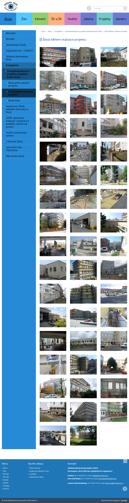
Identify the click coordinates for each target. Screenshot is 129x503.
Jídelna (88, 19)
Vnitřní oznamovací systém (16, 134)
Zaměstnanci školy (16, 44)
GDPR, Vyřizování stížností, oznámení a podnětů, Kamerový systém (17, 122)
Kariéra (121, 19)
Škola (8, 19)
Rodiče (72, 19)
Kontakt (10, 38)
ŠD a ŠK (56, 19)
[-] (53, 57)
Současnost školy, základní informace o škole (17, 109)
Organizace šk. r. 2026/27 (19, 50)
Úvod (43, 31)
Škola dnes (14, 100)
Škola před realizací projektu (18, 84)
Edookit (40, 19)
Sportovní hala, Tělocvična (14, 149)
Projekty (105, 19)
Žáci (24, 19)
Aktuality (10, 33)
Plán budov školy (15, 156)
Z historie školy (14, 141)
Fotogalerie (12, 65)
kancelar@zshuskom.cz (107, 478)
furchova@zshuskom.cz (114, 483)
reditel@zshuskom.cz (100, 475)
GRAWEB (124, 500)
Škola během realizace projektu (20, 93)
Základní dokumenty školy (17, 58)
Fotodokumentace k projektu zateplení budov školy (18, 74)
